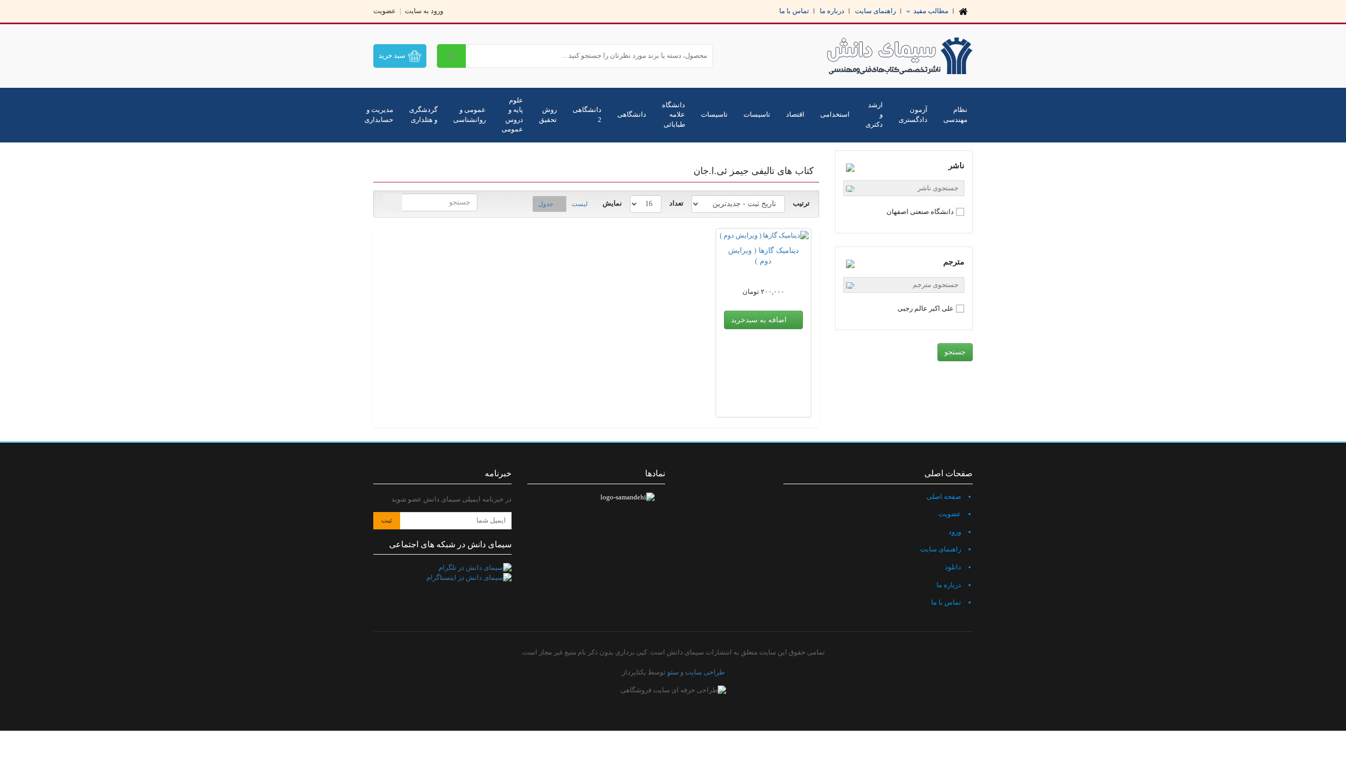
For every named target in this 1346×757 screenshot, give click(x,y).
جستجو (955, 352)
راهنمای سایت (875, 11)
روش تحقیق (548, 115)
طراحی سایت (705, 672)
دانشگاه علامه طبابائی (673, 114)
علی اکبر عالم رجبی (926, 308)
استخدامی (835, 114)
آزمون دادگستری (913, 115)
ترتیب (801, 203)
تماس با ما (794, 11)
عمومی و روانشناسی (469, 115)
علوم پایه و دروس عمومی (512, 115)
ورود (955, 532)
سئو (673, 672)
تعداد (676, 203)
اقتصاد (795, 114)
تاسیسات (756, 114)
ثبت (386, 520)
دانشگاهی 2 (587, 115)
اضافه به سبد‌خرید (760, 320)
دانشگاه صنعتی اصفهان (920, 212)
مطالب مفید (930, 11)
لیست (580, 204)
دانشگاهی (631, 114)
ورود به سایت (424, 11)
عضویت (384, 11)
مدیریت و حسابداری (378, 115)
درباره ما (832, 11)
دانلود (953, 567)
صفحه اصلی (943, 496)
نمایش (612, 203)
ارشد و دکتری (874, 114)
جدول (545, 204)
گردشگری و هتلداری (423, 115)
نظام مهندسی (955, 115)
